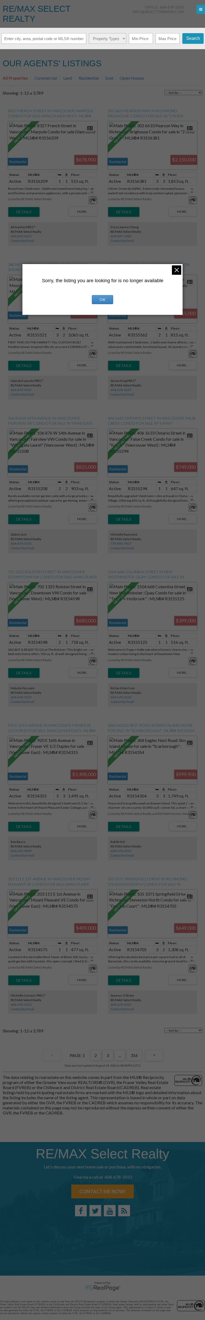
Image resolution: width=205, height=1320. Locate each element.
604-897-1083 (121, 236)
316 (134, 1055)
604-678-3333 (21, 236)
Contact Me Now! (102, 1191)
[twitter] (95, 1210)
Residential (88, 77)
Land (67, 77)
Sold (109, 77)
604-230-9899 (21, 851)
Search (193, 38)
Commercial (45, 77)
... (120, 1055)
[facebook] (81, 1210)
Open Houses (132, 77)
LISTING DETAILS (24, 212)
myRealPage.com (103, 1288)
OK (102, 299)
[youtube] (110, 1210)
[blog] (124, 1210)
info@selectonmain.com (158, 11)
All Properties (15, 77)
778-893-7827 (121, 543)
